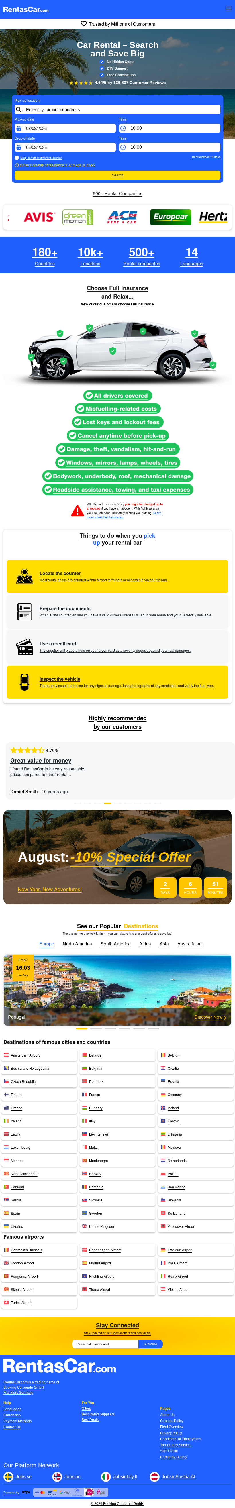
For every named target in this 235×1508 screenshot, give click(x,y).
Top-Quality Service (175, 1445)
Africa (145, 943)
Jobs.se (24, 1476)
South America (116, 943)
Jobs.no (72, 1476)
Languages (12, 1409)
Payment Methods (17, 1421)
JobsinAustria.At (178, 1476)
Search (117, 175)
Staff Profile (169, 1451)
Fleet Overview (171, 1427)
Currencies (12, 1415)
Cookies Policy (171, 1421)
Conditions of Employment (180, 1439)
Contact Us (12, 1427)
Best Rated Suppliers (98, 1414)
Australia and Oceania (200, 943)
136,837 (139, 82)
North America (77, 943)
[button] (77, 803)
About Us (167, 1415)
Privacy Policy (171, 1433)
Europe (46, 943)
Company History (173, 1457)
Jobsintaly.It (125, 1476)
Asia (164, 943)
